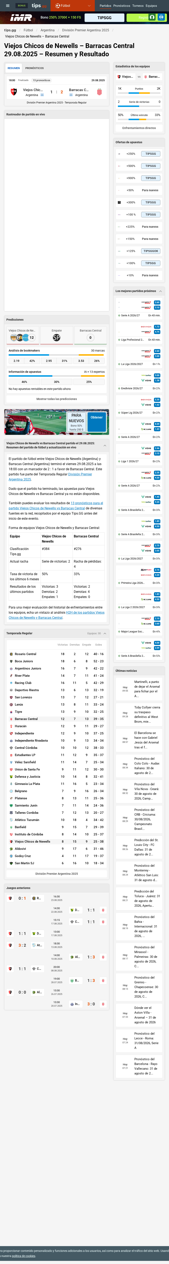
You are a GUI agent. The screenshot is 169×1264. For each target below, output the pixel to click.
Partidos (105, 6)
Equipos (151, 6)
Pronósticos (121, 6)
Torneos (138, 6)
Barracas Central (79, 90)
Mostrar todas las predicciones (56, 399)
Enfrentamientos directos (139, 128)
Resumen (14, 68)
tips (39, 5)
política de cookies (23, 1256)
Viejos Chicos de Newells (33, 90)
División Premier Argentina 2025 (56, 874)
